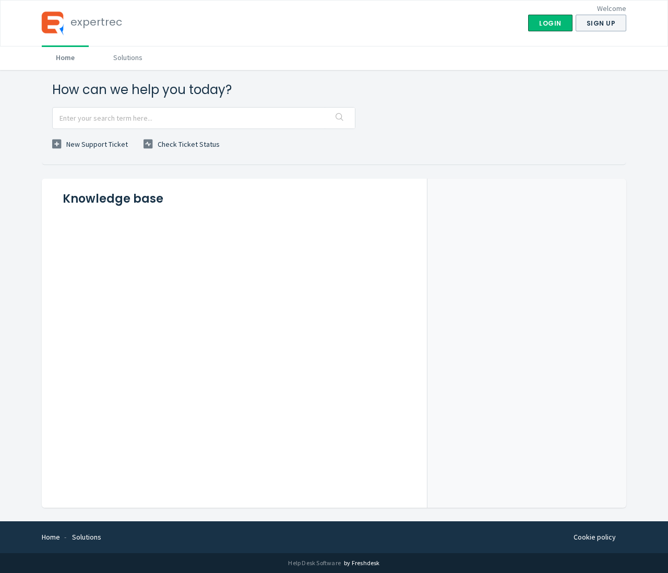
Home (65, 57)
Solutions (127, 57)
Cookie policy (595, 537)
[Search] (340, 118)
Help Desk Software (315, 563)
